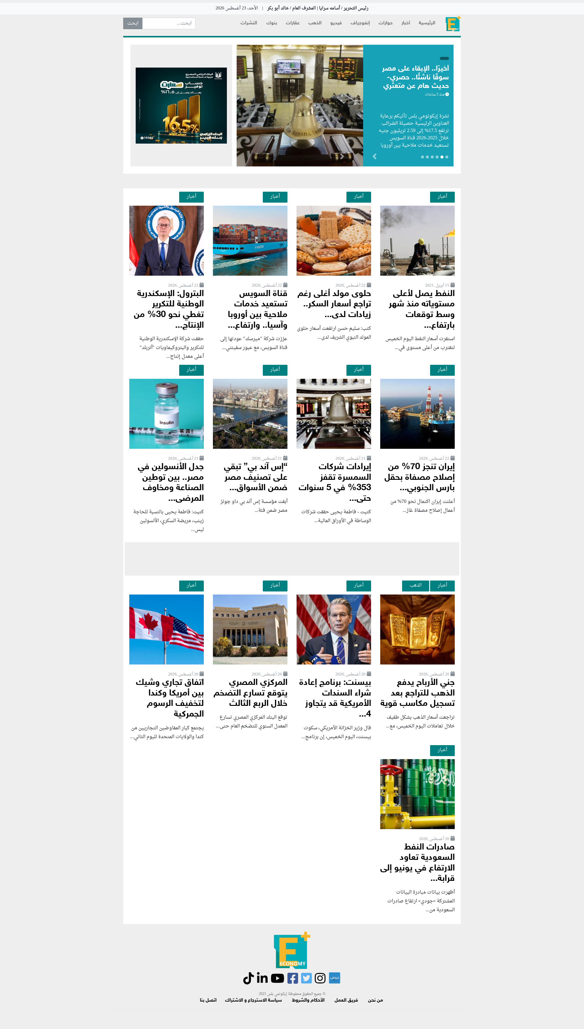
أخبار (405, 23)
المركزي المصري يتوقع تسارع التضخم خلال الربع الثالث (250, 693)
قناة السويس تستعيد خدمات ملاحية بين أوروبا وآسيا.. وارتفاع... (257, 310)
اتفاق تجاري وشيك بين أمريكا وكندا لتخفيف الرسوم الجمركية (170, 699)
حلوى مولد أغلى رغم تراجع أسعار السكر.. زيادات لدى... (334, 304)
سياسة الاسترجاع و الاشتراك (253, 1000)
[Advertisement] (292, 559)
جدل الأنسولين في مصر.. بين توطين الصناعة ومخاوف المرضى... (171, 483)
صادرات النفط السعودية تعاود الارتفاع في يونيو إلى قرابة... (417, 863)
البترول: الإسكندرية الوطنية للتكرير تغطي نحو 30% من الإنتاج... (169, 310)
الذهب (315, 23)
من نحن (375, 1000)
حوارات (386, 23)
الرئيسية (427, 23)
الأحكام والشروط (308, 1000)
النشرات (249, 23)
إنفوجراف (360, 23)
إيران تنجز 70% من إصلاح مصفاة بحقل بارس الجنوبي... (419, 478)
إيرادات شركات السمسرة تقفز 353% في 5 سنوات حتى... (335, 483)
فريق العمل (346, 1000)
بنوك (271, 23)
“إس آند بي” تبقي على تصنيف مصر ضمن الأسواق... (255, 478)
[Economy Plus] (453, 23)
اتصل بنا (208, 1000)
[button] (342, 157)
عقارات (293, 23)
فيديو (336, 23)
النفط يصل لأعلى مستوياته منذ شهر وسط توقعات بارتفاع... (422, 310)
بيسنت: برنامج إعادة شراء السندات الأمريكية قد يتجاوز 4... (335, 699)
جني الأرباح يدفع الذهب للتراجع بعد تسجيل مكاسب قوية (418, 693)
